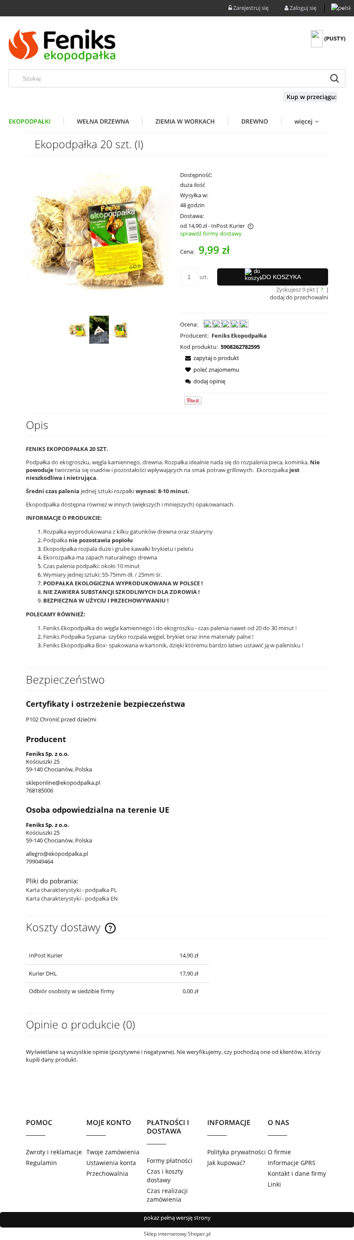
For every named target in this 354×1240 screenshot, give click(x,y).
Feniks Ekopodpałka (239, 335)
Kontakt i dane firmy (297, 1173)
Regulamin (41, 1163)
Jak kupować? (226, 1163)
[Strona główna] (63, 46)
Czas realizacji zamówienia (167, 1195)
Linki (274, 1184)
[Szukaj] (334, 78)
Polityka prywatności (236, 1152)
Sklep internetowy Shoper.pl (177, 1233)
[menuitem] (36, 121)
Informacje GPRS (292, 1163)
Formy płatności (170, 1160)
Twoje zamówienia (112, 1152)
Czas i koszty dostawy (165, 1175)
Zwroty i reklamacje (54, 1152)
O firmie (279, 1152)
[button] (209, 358)
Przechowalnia (107, 1173)
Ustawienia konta (111, 1163)
